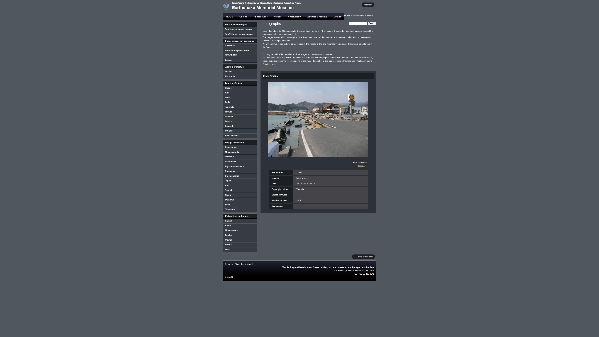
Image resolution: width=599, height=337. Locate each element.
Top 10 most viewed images (238, 29)
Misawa (228, 71)
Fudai (228, 102)
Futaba (228, 235)
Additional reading (317, 16)
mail (308, 61)
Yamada (229, 116)
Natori (228, 195)
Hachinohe (230, 76)
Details (337, 16)
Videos (278, 16)
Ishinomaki (230, 161)
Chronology (294, 16)
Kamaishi (229, 126)
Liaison (228, 60)
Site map (229, 264)
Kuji (227, 93)
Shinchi (229, 221)
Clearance (230, 45)
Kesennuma (230, 147)
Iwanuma (229, 200)
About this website (243, 264)
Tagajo (228, 180)
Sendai (228, 190)
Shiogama (230, 171)
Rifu (227, 185)
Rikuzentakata (232, 135)
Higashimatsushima (234, 166)
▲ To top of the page (363, 256)
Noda (227, 97)
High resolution (360, 162)
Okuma (228, 240)
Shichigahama (232, 176)
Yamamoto (230, 209)
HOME (229, 16)
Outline (243, 16)
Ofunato (229, 131)
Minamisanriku (232, 152)
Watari (228, 204)
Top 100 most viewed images (239, 34)
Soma (228, 226)
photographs (358, 16)
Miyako (228, 112)
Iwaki (227, 249)
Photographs (261, 16)
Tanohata (229, 107)
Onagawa (229, 157)
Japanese (368, 4)
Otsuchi (229, 121)
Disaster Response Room (237, 50)
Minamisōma (231, 230)
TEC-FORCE (231, 55)
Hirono (228, 88)
